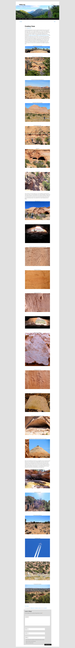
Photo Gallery (27, 606)
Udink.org (22, 4)
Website (26, 637)
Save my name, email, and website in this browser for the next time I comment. (35, 639)
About (23, 18)
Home (20, 18)
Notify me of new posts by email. (29, 642)
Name (26, 628)
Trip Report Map (30, 18)
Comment (26, 617)
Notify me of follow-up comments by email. (31, 641)
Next (55, 21)
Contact (26, 18)
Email (26, 633)
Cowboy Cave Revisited (32, 35)
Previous (20, 21)
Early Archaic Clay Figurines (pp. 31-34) (43, 35)
